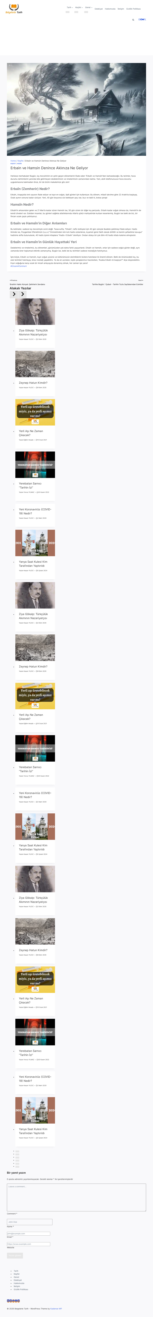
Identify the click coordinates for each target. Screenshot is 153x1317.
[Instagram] (139, 20)
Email (10, 1237)
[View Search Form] (133, 20)
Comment (12, 1214)
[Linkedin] (18, 1301)
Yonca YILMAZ (29, 492)
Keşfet (13, 163)
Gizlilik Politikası (133, 9)
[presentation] (35, 311)
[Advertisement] (76, 38)
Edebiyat (99, 9)
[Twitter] (13, 1301)
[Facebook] (141, 20)
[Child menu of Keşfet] (76, 12)
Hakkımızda (110, 9)
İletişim (121, 9)
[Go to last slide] (14, 294)
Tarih (16, 1271)
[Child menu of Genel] (86, 12)
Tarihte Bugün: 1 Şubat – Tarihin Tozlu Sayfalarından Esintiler (117, 280)
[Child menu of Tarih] (68, 12)
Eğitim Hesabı (28, 440)
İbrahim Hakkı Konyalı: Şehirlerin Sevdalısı (27, 280)
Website (10, 1247)
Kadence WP (56, 1309)
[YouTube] (143, 20)
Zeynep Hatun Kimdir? (33, 382)
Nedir (19, 163)
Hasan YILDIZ (29, 339)
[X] (145, 20)
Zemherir (22, 266)
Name (10, 1226)
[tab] (17, 1151)
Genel (16, 1277)
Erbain (14, 266)
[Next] (22, 294)
